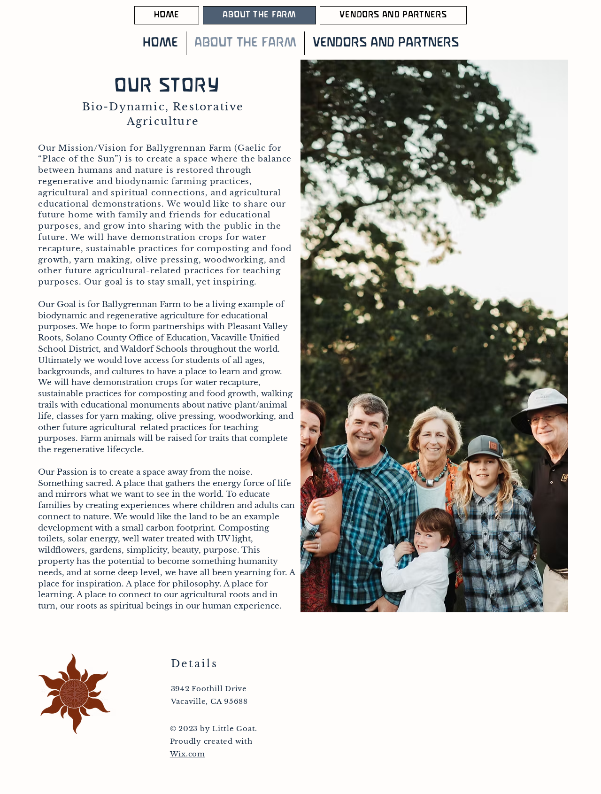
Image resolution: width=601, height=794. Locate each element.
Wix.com (187, 753)
